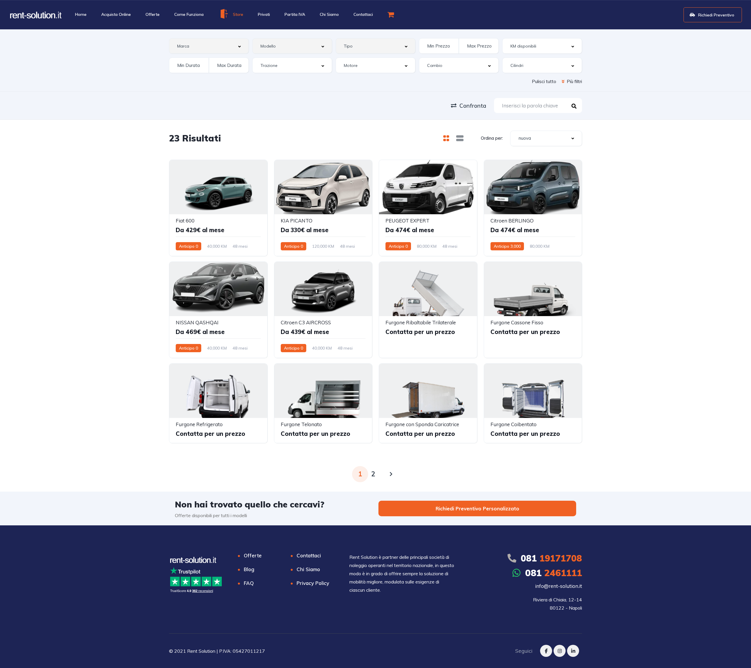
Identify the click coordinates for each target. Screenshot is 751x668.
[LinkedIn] (573, 651)
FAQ (249, 583)
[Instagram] (560, 651)
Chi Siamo (329, 14)
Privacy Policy (313, 583)
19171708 (551, 558)
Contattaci (363, 14)
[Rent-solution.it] (36, 15)
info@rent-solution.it (558, 586)
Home (81, 14)
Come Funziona (189, 14)
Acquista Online (116, 14)
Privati (264, 14)
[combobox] (209, 46)
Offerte (153, 14)
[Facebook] (546, 651)
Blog (249, 569)
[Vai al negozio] (392, 14)
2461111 (553, 572)
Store (238, 14)
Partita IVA (295, 14)
